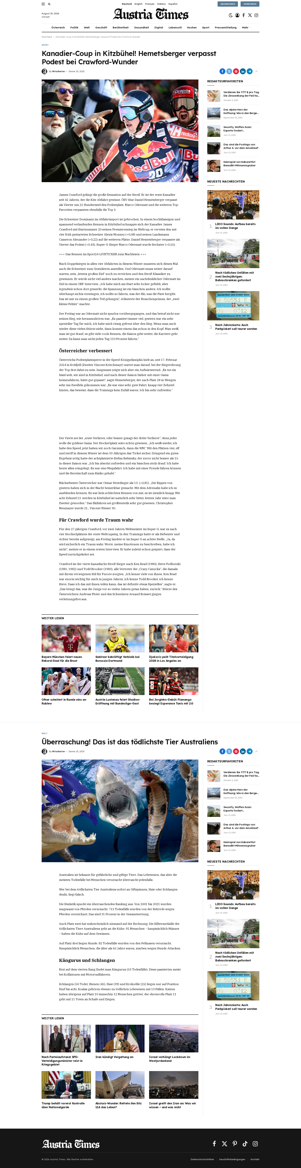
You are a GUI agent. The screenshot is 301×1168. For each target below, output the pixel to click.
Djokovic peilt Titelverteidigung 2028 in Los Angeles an (171, 658)
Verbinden (250, 4)
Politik (74, 27)
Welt (87, 27)
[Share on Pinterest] (236, 71)
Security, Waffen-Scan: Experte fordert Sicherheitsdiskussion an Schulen (238, 129)
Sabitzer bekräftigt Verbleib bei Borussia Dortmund (117, 658)
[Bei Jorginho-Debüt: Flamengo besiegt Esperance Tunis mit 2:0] (173, 681)
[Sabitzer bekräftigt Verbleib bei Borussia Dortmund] (120, 638)
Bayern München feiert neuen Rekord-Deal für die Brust (62, 658)
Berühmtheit (121, 27)
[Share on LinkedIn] (243, 71)
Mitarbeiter (58, 71)
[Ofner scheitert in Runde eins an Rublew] (66, 681)
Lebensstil (175, 27)
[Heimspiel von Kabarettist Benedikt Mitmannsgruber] (213, 166)
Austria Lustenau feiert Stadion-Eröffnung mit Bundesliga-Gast (117, 701)
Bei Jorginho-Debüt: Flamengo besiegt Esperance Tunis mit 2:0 (171, 701)
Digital (159, 27)
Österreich (58, 27)
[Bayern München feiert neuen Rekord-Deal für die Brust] (66, 638)
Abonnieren (228, 4)
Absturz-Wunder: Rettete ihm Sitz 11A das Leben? (118, 1105)
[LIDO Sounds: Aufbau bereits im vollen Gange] (233, 204)
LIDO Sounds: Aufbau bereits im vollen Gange (235, 226)
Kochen (192, 27)
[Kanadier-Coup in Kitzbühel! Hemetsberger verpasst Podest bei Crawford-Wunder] (120, 130)
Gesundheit (141, 27)
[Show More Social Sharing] (256, 71)
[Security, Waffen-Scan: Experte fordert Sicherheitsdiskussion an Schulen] (213, 131)
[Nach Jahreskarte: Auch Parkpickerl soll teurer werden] (233, 305)
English (138, 3)
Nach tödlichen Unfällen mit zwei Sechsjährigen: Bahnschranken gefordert (234, 276)
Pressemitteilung (226, 27)
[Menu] (43, 4)
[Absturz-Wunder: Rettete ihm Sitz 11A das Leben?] (120, 1085)
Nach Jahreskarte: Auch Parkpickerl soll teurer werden (236, 327)
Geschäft (101, 27)
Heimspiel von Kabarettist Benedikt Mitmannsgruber (239, 163)
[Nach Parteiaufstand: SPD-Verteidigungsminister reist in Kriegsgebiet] (66, 1038)
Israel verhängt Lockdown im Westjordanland (169, 1059)
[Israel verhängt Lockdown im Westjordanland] (173, 1038)
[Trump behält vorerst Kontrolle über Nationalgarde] (66, 1085)
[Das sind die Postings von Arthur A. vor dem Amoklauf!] (213, 148)
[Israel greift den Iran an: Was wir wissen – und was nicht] (173, 1085)
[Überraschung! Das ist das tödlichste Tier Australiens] (120, 811)
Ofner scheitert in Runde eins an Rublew (64, 701)
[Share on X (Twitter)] (229, 71)
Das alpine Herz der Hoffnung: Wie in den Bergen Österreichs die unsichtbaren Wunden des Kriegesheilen (241, 111)
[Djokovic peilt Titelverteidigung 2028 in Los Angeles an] (173, 638)
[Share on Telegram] (250, 71)
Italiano (161, 3)
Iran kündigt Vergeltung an (114, 1057)
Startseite (47, 37)
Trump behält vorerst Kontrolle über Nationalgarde (63, 1105)
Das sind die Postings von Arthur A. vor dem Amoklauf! (240, 146)
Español (172, 3)
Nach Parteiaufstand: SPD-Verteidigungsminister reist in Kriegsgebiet (62, 1060)
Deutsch (127, 3)
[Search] (48, 4)
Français (150, 3)
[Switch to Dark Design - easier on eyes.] (231, 15)
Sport (205, 27)
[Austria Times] (150, 15)
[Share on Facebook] (222, 71)
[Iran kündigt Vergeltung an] (120, 1038)
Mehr (245, 27)
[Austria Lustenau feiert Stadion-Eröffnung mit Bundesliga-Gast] (120, 681)
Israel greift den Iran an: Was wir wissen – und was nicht (172, 1105)
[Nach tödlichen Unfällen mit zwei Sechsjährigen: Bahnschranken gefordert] (233, 253)
